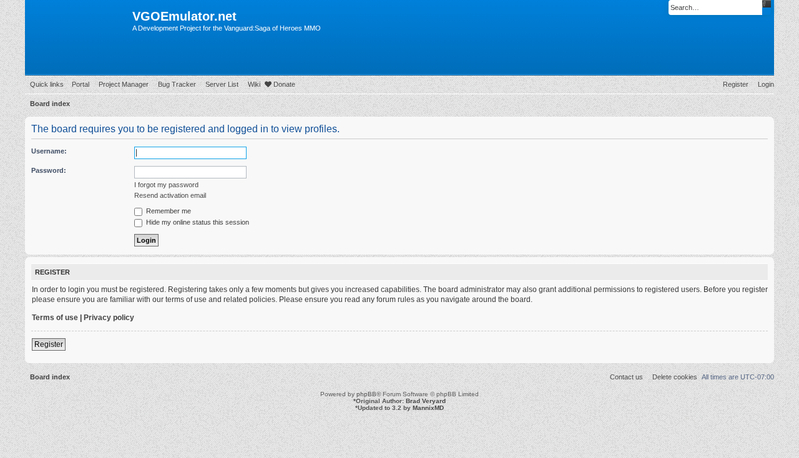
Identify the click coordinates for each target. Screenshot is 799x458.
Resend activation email (170, 195)
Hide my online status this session (196, 222)
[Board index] (78, 20)
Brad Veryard (426, 400)
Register (48, 344)
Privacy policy (109, 317)
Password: (48, 170)
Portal (80, 84)
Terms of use (55, 317)
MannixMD (428, 407)
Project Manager (124, 84)
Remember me (167, 211)
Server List (221, 84)
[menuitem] (763, 84)
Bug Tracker (177, 84)
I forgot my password (166, 184)
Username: (49, 151)
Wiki (254, 84)
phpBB (366, 394)
